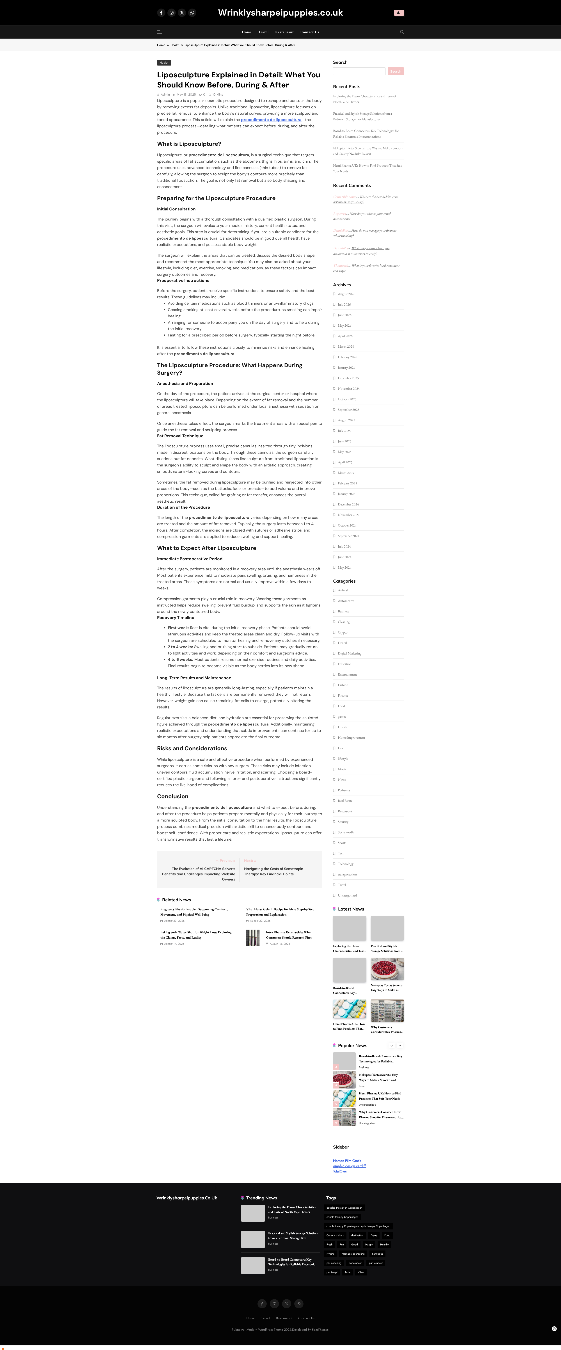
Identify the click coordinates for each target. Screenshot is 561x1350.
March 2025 (346, 472)
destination (357, 1235)
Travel (263, 32)
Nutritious (377, 1254)
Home (247, 32)
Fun (342, 1245)
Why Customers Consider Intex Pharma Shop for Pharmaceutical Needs (380, 1117)
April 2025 (345, 462)
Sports (342, 842)
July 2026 (344, 304)
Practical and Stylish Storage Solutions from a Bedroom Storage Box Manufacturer (293, 1238)
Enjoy (374, 1235)
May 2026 (345, 325)
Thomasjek (340, 265)
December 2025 (348, 378)
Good (354, 1245)
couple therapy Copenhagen (342, 1217)
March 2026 (346, 346)
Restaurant (284, 32)
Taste (347, 1272)
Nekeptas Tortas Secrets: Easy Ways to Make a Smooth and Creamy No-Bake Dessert (378, 1080)
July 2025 (344, 430)
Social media (346, 832)
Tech (341, 853)
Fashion (343, 685)
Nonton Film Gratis (347, 1160)
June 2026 (345, 315)
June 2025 (345, 441)
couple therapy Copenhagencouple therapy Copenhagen (358, 1226)
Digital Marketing (349, 653)
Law (341, 748)
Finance (343, 695)
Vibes (361, 1272)
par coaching (334, 1263)
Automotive (346, 600)
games (342, 716)
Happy (369, 1245)
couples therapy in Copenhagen (344, 1208)
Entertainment (347, 674)
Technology (345, 863)
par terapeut (376, 1263)
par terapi (332, 1272)
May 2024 (345, 567)
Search (340, 62)
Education (345, 664)
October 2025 (347, 399)
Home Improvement (351, 737)
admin (165, 94)
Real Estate (345, 800)
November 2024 (349, 514)
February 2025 (347, 483)
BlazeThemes (320, 1329)
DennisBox (340, 230)
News (342, 779)
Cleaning (344, 621)
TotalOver (340, 1171)
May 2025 (345, 451)
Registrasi (339, 213)
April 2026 (345, 336)
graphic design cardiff (349, 1166)
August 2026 (346, 294)
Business (343, 611)
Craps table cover (344, 196)
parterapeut (355, 1263)
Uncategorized (347, 895)
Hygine (330, 1254)
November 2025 (349, 388)
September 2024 (348, 536)
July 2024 (344, 546)
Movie (342, 769)
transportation (347, 874)
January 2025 (346, 493)
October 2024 (347, 525)
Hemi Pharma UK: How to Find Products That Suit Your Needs (349, 1028)
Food (341, 706)
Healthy (384, 1245)
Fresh (329, 1245)
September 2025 (348, 409)
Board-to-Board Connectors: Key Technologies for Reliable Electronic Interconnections (380, 1061)
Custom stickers (335, 1235)
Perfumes (344, 790)
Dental (342, 642)
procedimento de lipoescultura (271, 119)
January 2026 (346, 367)
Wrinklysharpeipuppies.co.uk (280, 12)
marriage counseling (353, 1254)
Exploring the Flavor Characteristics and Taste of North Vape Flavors (349, 951)
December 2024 (348, 504)
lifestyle (343, 758)
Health (164, 62)
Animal (343, 590)
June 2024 (345, 557)
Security (343, 821)
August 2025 (346, 420)
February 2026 (347, 357)
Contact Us (309, 32)
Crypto (343, 632)
